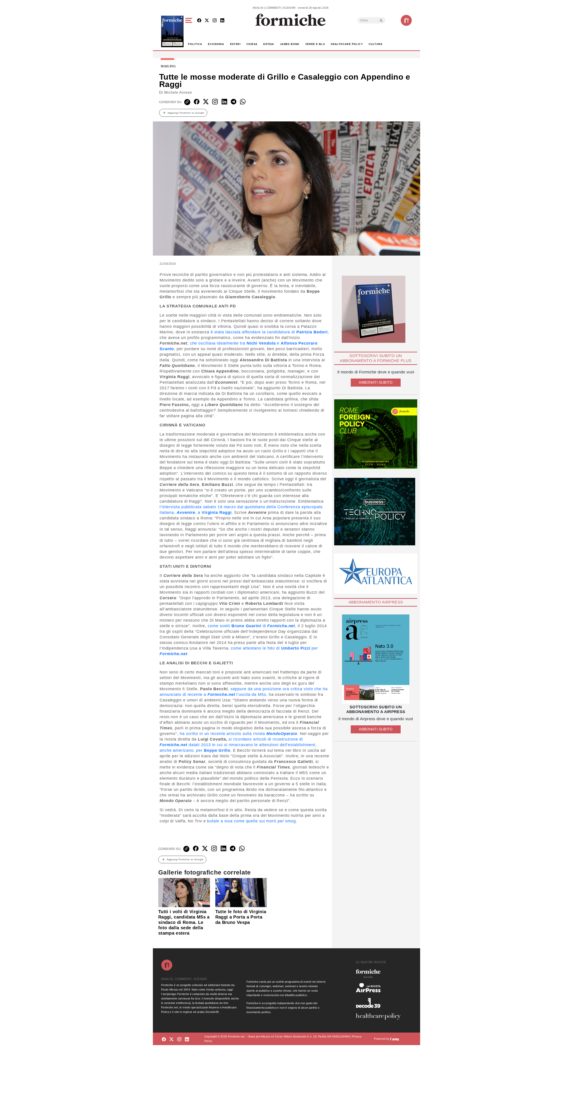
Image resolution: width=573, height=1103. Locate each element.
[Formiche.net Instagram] (214, 20)
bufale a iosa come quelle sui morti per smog (251, 821)
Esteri (235, 44)
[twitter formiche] (171, 1039)
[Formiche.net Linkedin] (222, 20)
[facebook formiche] (164, 1039)
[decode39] (380, 1003)
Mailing (168, 66)
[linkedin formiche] (187, 1039)
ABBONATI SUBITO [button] (375, 382)
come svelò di (251, 626)
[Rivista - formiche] (380, 973)
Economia (216, 44)
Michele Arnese (178, 92)
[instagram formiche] (179, 1039)
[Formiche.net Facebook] (199, 20)
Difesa (268, 44)
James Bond (289, 44)
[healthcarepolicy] (380, 1016)
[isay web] (394, 1038)
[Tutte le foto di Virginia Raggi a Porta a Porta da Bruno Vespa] (241, 892)
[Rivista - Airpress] (380, 987)
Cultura (376, 44)
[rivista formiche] (375, 659)
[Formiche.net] (406, 20)
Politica (195, 44)
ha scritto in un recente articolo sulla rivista (238, 733)
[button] (189, 31)
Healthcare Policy (347, 44)
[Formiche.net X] (207, 20)
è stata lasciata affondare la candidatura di (254, 332)
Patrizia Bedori (312, 332)
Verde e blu (315, 44)
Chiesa (251, 44)
